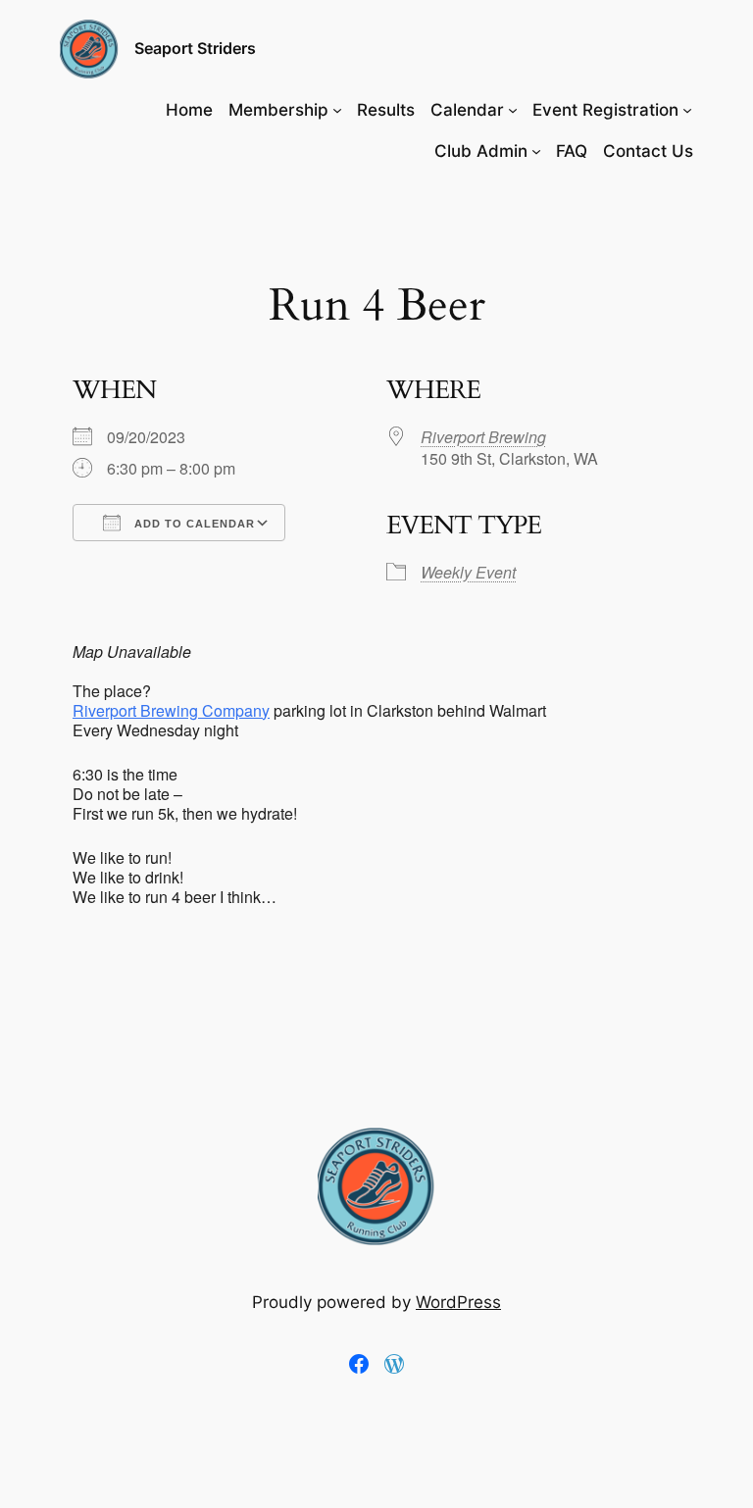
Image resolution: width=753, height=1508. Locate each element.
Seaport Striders (195, 48)
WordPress (458, 1302)
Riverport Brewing (483, 437)
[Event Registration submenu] (687, 110)
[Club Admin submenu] (536, 151)
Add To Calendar (192, 523)
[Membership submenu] (337, 110)
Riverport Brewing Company (171, 710)
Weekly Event (468, 572)
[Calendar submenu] (513, 110)
